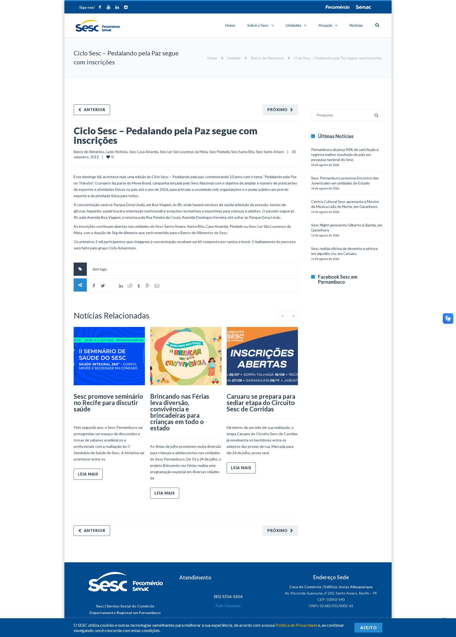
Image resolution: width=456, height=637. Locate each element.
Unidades (293, 25)
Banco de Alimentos (267, 58)
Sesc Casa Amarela (143, 152)
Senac (364, 7)
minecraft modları (312, 80)
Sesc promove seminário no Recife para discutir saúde (108, 402)
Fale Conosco (228, 605)
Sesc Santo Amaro (270, 152)
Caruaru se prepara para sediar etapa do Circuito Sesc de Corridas (261, 402)
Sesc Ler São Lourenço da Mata (184, 152)
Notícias (356, 25)
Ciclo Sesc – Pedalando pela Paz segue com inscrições (166, 135)
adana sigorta (338, 80)
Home (230, 25)
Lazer (110, 152)
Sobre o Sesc (258, 25)
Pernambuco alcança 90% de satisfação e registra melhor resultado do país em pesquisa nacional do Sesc (345, 154)
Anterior (94, 109)
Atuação (325, 25)
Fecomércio (337, 7)
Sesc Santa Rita (242, 152)
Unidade (234, 58)
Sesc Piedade (219, 152)
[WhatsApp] (111, 285)
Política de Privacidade (296, 625)
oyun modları (360, 80)
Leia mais (88, 474)
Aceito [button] (368, 627)
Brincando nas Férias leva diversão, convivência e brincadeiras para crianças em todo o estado (179, 412)
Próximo (277, 109)
